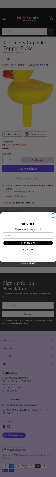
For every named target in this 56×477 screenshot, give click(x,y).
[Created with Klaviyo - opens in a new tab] (28, 263)
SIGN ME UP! (28, 243)
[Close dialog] (53, 216)
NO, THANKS (28, 250)
